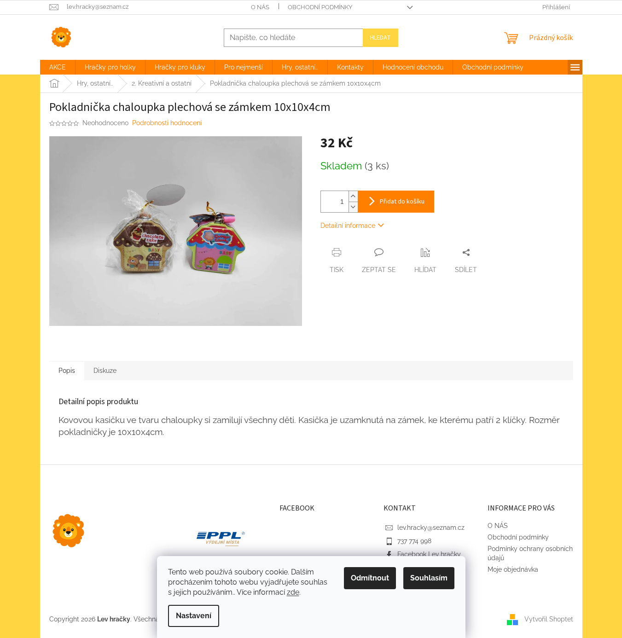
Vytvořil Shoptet (548, 618)
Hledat (380, 37)
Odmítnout (370, 578)
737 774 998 (414, 541)
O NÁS (260, 7)
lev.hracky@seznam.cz (431, 527)
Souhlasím (429, 578)
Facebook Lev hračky (429, 554)
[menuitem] (57, 67)
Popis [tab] (66, 370)
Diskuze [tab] (104, 370)
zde (293, 592)
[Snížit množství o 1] (353, 207)
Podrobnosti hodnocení (167, 123)
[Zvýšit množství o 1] (353, 196)
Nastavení (193, 615)
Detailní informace (347, 225)
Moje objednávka (513, 569)
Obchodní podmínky (320, 7)
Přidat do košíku (402, 201)
